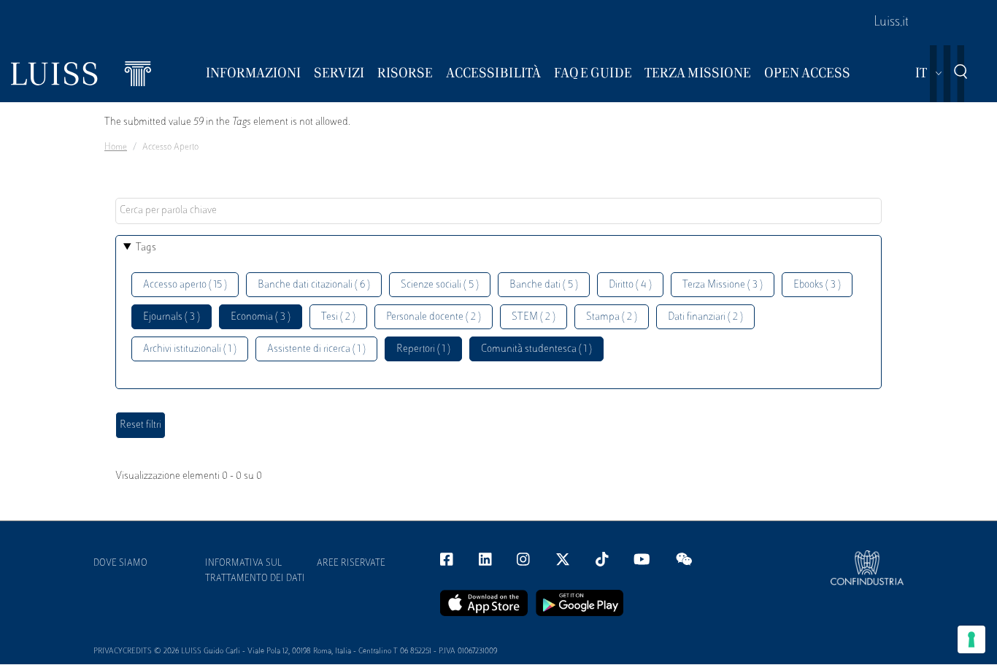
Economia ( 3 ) (260, 317)
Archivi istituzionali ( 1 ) (189, 349)
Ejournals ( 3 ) (171, 317)
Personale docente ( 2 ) (433, 317)
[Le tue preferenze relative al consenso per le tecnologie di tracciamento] (971, 639)
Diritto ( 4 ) (630, 285)
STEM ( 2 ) (533, 317)
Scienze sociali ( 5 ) (440, 285)
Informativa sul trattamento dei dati (255, 571)
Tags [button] (146, 247)
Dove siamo (120, 563)
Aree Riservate (351, 563)
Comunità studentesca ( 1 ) (536, 349)
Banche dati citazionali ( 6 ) (314, 285)
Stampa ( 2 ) (611, 317)
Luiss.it (891, 22)
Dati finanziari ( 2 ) (705, 317)
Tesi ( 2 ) (338, 317)
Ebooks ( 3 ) (817, 285)
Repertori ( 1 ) (423, 349)
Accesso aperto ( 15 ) (185, 285)
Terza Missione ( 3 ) (722, 285)
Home (115, 147)
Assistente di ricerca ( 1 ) (316, 349)
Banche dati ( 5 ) (543, 285)
